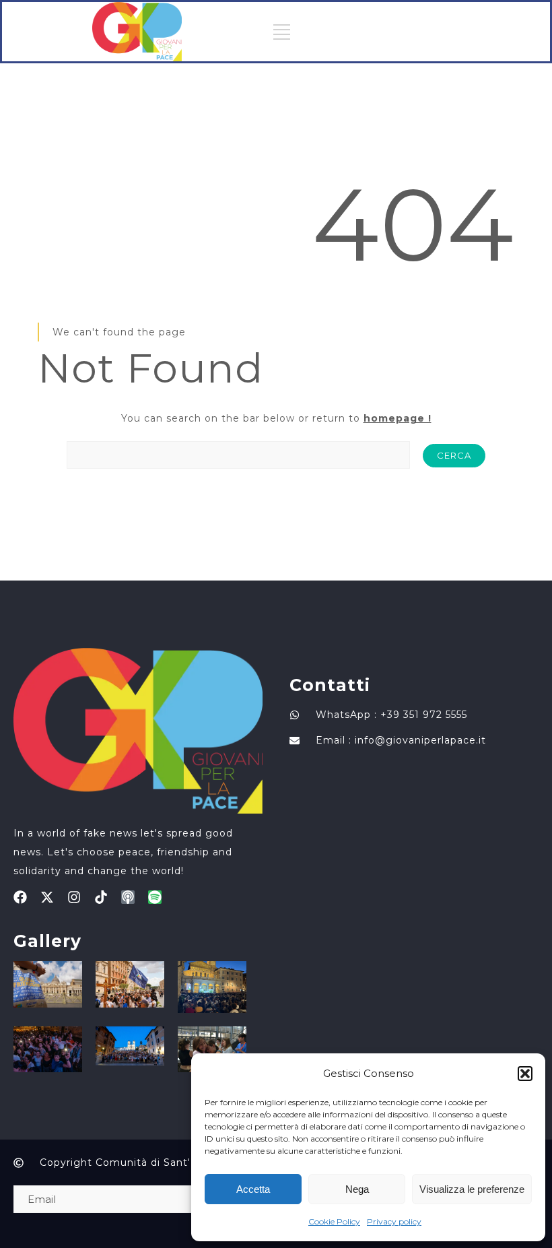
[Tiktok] (101, 897)
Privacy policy (394, 1221)
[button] (525, 1073)
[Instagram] (74, 897)
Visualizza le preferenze (471, 1189)
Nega (357, 1189)
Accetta (253, 1189)
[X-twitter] (47, 897)
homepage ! (398, 418)
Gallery (47, 941)
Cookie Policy (334, 1221)
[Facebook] (20, 897)
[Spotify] (155, 897)
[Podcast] (128, 897)
